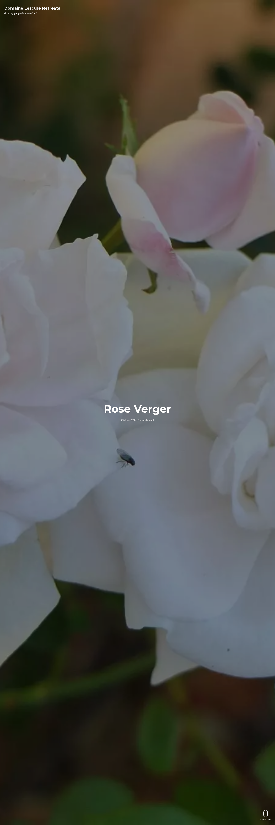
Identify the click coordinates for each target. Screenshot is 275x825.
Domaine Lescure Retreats (32, 8)
